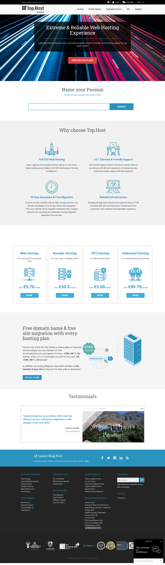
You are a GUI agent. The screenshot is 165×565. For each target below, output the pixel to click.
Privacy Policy (90, 518)
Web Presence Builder (61, 481)
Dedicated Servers (28, 489)
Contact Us (121, 498)
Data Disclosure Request (94, 491)
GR (138, 2)
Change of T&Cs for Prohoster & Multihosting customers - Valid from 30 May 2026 (98, 507)
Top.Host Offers (59, 502)
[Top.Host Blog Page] (127, 458)
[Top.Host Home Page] (33, 9)
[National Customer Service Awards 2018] (33, 545)
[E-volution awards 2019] (50, 545)
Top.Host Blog (26, 507)
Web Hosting (25, 479)
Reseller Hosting (27, 486)
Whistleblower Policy (92, 525)
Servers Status (90, 481)
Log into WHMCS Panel (93, 486)
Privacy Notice (90, 515)
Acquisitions (25, 510)
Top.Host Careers (27, 505)
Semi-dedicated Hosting (29, 481)
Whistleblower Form (94, 528)
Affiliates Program (59, 500)
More (86, 461)
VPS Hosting (25, 491)
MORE (29, 295)
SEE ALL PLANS (32, 377)
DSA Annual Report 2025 (94, 523)
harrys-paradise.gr (72, 431)
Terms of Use (90, 502)
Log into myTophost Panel (94, 484)
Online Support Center (93, 479)
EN (143, 2)
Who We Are (25, 502)
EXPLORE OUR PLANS (82, 60)
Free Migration (58, 495)
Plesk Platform (58, 497)
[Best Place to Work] (69, 545)
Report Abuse (90, 489)
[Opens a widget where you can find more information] (148, 551)
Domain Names (26, 484)
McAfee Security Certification (95, 513)
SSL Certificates (58, 479)
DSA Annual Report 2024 (94, 520)
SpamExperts (58, 484)
